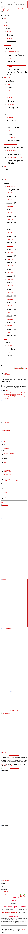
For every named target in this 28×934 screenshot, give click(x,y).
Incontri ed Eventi (7, 471)
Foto (8, 173)
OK (2, 6)
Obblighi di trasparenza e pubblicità (15, 157)
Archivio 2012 (10, 286)
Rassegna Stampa (11, 186)
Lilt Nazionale (10, 38)
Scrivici (8, 352)
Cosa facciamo (7, 45)
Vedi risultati (7, 390)
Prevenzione (9, 58)
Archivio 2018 (10, 246)
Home (5, 18)
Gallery (5, 166)
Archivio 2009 (10, 305)
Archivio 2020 (10, 232)
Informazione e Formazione (13, 51)
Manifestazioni (10, 117)
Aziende (9, 84)
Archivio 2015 (10, 266)
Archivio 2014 (10, 272)
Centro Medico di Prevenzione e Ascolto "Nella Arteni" (15, 456)
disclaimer (16, 926)
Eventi (5, 110)
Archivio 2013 (10, 279)
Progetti (8, 130)
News (5, 359)
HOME (4, 441)
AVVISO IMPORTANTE (14, 755)
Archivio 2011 (10, 292)
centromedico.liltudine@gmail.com (9, 912)
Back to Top (24, 929)
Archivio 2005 (10, 332)
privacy (8, 926)
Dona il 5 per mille (11, 104)
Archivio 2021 (10, 226)
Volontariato (9, 97)
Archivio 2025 (10, 199)
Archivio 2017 (10, 252)
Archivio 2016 (10, 259)
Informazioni (6, 6)
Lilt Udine (9, 31)
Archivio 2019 (10, 239)
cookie (12, 926)
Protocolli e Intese (11, 137)
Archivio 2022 (10, 219)
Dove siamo (9, 345)
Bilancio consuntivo (11, 150)
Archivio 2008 (10, 312)
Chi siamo (6, 25)
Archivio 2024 (10, 206)
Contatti (5, 339)
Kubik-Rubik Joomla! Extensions (8, 891)
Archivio (6, 179)
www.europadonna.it (14, 710)
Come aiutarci (7, 77)
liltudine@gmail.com (21, 919)
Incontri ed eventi (11, 124)
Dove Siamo (6, 497)
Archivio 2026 (10, 192)
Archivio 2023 (10, 212)
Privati (8, 90)
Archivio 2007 (10, 319)
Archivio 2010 (10, 299)
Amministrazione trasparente (10, 144)
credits (19, 926)
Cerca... (2, 11)
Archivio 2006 (10, 325)
